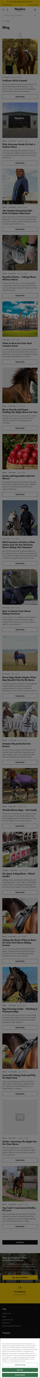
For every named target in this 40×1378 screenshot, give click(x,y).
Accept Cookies (20, 1375)
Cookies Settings (20, 1365)
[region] (20, 1358)
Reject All (20, 1370)
